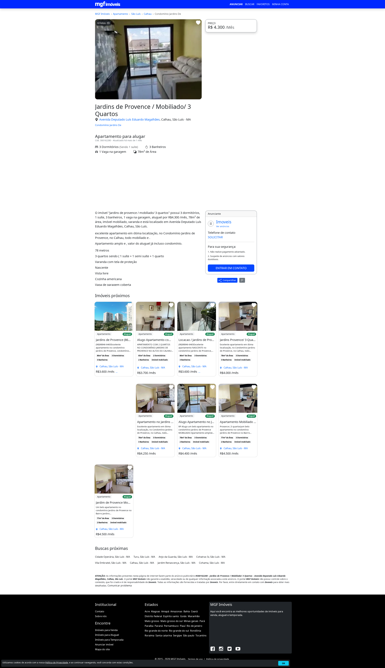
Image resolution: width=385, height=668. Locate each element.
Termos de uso (195, 659)
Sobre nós (101, 616)
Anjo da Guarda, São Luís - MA (176, 556)
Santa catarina (164, 635)
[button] (103, 63)
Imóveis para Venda (106, 630)
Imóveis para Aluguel (107, 635)
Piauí (182, 626)
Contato (99, 611)
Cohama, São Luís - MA (212, 562)
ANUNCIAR (236, 4)
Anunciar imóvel (104, 644)
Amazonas (176, 611)
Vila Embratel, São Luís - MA (110, 562)
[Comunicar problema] (242, 280)
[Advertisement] (148, 182)
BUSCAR (249, 4)
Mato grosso (152, 621)
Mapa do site (102, 649)
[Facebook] (212, 648)
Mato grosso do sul (171, 621)
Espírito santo (171, 616)
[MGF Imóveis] (107, 4)
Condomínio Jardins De (108, 125)
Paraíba (149, 626)
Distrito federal (153, 616)
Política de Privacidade (56, 662)
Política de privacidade (217, 659)
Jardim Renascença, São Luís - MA (176, 562)
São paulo (188, 635)
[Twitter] (229, 648)
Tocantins (201, 635)
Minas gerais (191, 621)
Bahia (186, 611)
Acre (147, 611)
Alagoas (155, 611)
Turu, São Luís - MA (144, 556)
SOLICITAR (215, 237)
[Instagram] (221, 648)
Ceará (194, 611)
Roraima (149, 635)
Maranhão (194, 616)
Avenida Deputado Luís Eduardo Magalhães (129, 119)
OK (283, 663)
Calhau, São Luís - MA (176, 119)
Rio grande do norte (156, 630)
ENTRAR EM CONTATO (231, 268)
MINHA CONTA (280, 4)
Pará (202, 621)
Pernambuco (171, 626)
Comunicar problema (120, 585)
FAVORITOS (263, 4)
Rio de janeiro (194, 626)
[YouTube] (238, 648)
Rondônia (195, 630)
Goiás (183, 616)
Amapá (165, 611)
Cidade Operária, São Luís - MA (112, 556)
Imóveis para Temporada (109, 639)
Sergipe (177, 635)
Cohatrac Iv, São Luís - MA (210, 556)
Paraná (159, 626)
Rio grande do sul (179, 630)
